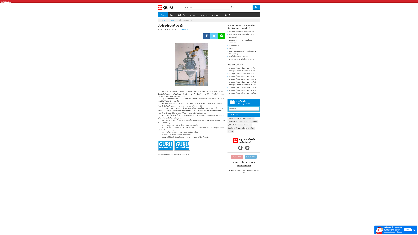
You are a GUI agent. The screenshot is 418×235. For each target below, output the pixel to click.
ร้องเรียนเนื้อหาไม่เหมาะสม (244, 166)
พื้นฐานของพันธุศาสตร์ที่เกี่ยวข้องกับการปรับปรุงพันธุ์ (242, 52)
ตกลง (407, 229)
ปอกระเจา (232, 43)
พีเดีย (171, 15)
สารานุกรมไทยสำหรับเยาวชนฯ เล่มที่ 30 (242, 93)
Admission (241, 122)
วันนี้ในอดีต (181, 15)
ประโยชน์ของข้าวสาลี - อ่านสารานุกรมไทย (169, 7)
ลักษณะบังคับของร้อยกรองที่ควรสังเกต (242, 34)
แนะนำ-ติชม (237, 157)
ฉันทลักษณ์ (233, 37)
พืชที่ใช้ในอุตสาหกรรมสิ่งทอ (238, 56)
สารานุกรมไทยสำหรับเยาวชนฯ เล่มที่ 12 (242, 79)
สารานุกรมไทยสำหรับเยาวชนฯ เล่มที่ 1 (242, 68)
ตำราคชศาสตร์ (234, 45)
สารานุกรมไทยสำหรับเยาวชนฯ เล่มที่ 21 (242, 85)
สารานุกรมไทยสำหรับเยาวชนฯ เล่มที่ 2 (242, 71)
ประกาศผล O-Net (248, 118)
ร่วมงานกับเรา (250, 157)
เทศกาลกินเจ (250, 128)
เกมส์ (238, 125)
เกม (247, 122)
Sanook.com (6, 1)
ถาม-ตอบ (204, 15)
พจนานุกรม (216, 15)
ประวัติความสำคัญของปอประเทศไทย (241, 32)
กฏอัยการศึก (253, 122)
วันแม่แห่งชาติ (232, 128)
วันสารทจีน (241, 128)
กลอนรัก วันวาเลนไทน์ (235, 118)
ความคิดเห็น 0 (183, 30)
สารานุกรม (193, 15)
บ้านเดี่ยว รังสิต (232, 122)
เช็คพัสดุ (230, 131)
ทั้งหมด (233, 7)
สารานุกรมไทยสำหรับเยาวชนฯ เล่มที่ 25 (242, 87)
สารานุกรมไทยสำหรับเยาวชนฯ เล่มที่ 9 (242, 76)
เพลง (249, 125)
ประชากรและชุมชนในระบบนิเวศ (240, 40)
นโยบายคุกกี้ (399, 232)
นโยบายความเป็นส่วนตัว (389, 232)
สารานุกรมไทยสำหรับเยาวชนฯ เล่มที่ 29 (242, 90)
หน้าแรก (162, 15)
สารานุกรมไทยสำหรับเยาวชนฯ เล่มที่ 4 (242, 74)
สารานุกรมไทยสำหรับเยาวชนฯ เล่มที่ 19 (242, 82)
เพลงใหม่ (244, 125)
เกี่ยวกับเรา (236, 162)
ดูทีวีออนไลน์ (232, 125)
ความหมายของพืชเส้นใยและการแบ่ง (241, 59)
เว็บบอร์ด (227, 15)
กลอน (231, 48)
